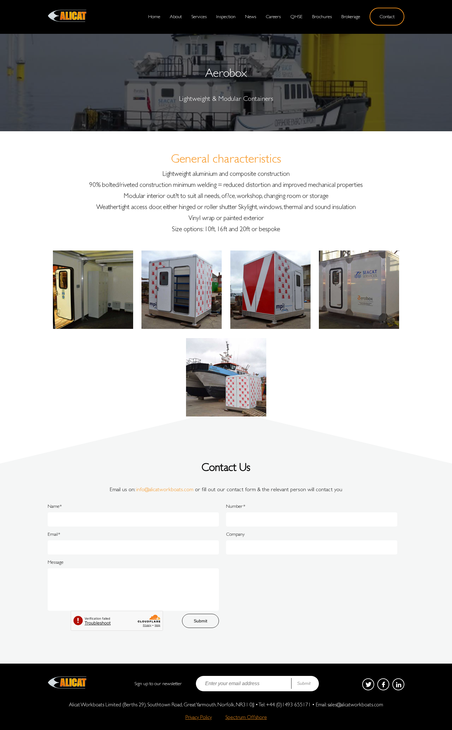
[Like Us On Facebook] (383, 684)
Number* (235, 506)
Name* (55, 506)
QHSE (296, 16)
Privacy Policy (198, 717)
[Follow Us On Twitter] (368, 684)
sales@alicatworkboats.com (355, 704)
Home (154, 16)
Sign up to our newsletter (158, 683)
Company (235, 534)
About (176, 16)
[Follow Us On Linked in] (398, 684)
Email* (54, 534)
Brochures (322, 16)
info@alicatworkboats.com (164, 489)
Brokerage (350, 16)
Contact (387, 16)
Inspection (226, 16)
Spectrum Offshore (246, 717)
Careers (273, 16)
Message (55, 562)
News (250, 16)
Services (199, 16)
